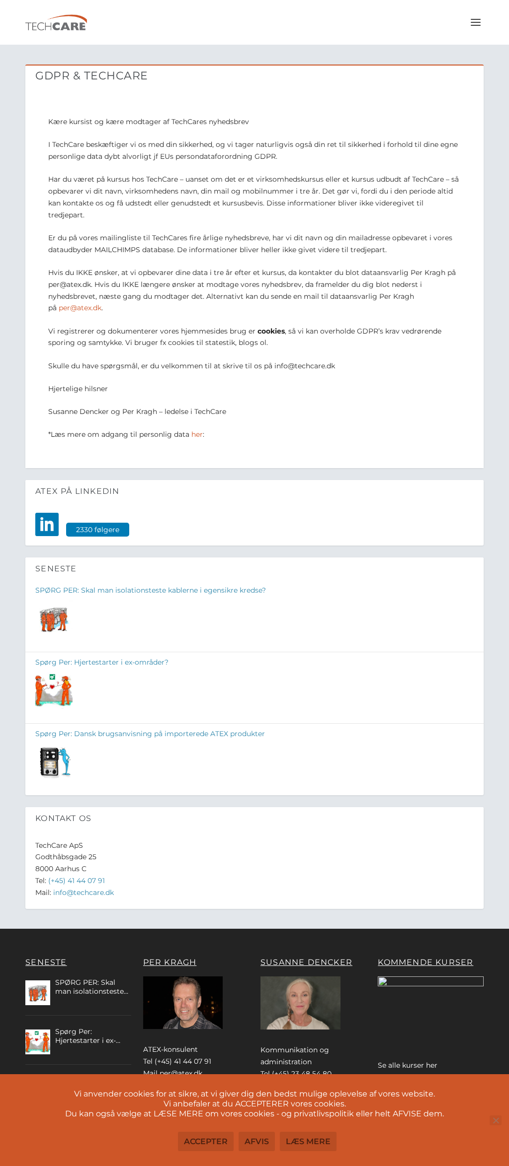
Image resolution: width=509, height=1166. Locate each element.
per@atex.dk (80, 307)
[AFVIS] (496, 1120)
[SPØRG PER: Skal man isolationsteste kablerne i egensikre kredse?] (54, 619)
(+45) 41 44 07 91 (76, 880)
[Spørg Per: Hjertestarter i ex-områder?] (54, 691)
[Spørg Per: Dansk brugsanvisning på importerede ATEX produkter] (54, 762)
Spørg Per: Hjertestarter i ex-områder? (102, 662)
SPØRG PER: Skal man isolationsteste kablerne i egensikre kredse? (150, 590)
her (197, 434)
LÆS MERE (308, 1141)
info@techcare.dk (83, 892)
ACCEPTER (206, 1141)
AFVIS (257, 1141)
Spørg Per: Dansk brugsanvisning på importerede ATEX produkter (150, 733)
